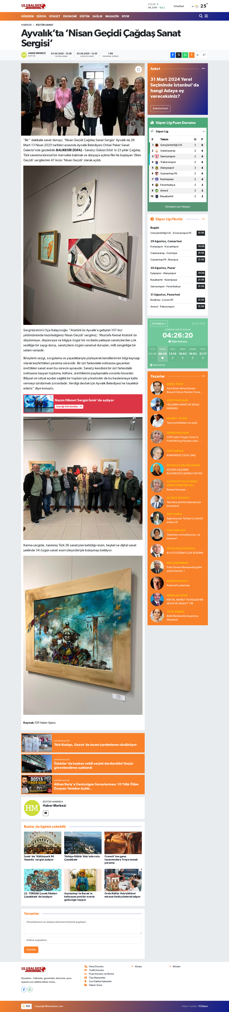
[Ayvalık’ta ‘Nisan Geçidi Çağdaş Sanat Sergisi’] (83, 99)
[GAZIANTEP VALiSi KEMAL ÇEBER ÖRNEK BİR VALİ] (157, 485)
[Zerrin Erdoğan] (157, 436)
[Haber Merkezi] (32, 807)
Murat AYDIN (175, 384)
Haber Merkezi (54, 805)
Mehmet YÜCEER (177, 418)
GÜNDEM (27, 16)
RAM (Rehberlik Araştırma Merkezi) (182, 618)
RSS (28, 1006)
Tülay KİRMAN (175, 612)
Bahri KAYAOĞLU (177, 581)
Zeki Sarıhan (175, 451)
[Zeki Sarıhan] (157, 453)
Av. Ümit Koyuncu (178, 498)
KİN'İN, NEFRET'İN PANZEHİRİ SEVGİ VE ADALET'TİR (185, 601)
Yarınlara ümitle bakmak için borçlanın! (184, 504)
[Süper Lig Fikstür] (203, 219)
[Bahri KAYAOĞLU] (157, 583)
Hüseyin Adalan (177, 400)
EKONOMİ (70, 16)
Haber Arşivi (95, 985)
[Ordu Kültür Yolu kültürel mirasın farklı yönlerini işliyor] (123, 880)
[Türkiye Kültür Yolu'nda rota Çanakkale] (83, 842)
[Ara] (201, 16)
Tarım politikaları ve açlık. (182, 422)
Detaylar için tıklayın (177, 206)
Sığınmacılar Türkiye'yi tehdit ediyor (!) (185, 520)
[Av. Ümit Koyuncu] (157, 501)
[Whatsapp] (30, 989)
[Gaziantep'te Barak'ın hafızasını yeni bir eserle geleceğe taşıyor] (83, 880)
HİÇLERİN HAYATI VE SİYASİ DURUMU (183, 406)
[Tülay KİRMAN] (157, 615)
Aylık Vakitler (159, 365)
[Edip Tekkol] (157, 518)
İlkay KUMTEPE (176, 530)
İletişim (176, 966)
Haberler (26, 25)
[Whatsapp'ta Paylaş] (185, 55)
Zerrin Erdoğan (178, 433)
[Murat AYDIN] (157, 388)
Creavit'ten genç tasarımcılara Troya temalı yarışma (120, 859)
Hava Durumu (96, 966)
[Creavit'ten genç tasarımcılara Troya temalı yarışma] (123, 842)
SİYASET (54, 16)
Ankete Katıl (160, 108)
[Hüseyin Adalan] (157, 404)
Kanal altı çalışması (178, 585)
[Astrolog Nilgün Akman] (157, 469)
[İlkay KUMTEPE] (157, 534)
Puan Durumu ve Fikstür (101, 974)
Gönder (31, 949)
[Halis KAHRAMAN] (157, 566)
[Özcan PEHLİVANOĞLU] (157, 550)
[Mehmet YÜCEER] (157, 420)
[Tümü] (203, 68)
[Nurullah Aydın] (157, 599)
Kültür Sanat (44, 25)
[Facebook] (24, 989)
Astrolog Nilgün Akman (183, 465)
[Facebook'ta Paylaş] (172, 55)
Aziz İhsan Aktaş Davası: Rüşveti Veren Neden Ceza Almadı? (183, 390)
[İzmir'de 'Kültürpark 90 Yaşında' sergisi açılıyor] (42, 842)
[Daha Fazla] (191, 55)
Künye (138, 966)
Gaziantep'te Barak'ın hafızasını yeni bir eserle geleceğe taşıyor (79, 896)
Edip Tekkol (174, 514)
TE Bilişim (203, 1006)
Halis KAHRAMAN (177, 563)
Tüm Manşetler (97, 977)
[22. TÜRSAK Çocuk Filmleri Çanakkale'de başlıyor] (42, 880)
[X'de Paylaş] (179, 55)
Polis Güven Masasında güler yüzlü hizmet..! (184, 569)
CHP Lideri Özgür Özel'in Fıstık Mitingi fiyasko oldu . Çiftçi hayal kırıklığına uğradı (184, 439)
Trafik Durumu (96, 970)
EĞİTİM (85, 16)
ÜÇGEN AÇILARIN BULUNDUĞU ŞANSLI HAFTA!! (184, 471)
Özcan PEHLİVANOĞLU (181, 548)
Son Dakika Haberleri (100, 981)
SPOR (125, 16)
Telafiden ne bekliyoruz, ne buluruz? (183, 536)
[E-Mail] (45, 813)
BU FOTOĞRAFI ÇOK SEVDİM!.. (185, 553)
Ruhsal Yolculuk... (177, 489)
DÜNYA (41, 16)
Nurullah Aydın (177, 595)
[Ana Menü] (205, 16)
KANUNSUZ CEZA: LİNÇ (181, 455)
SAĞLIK (97, 16)
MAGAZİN (112, 16)
